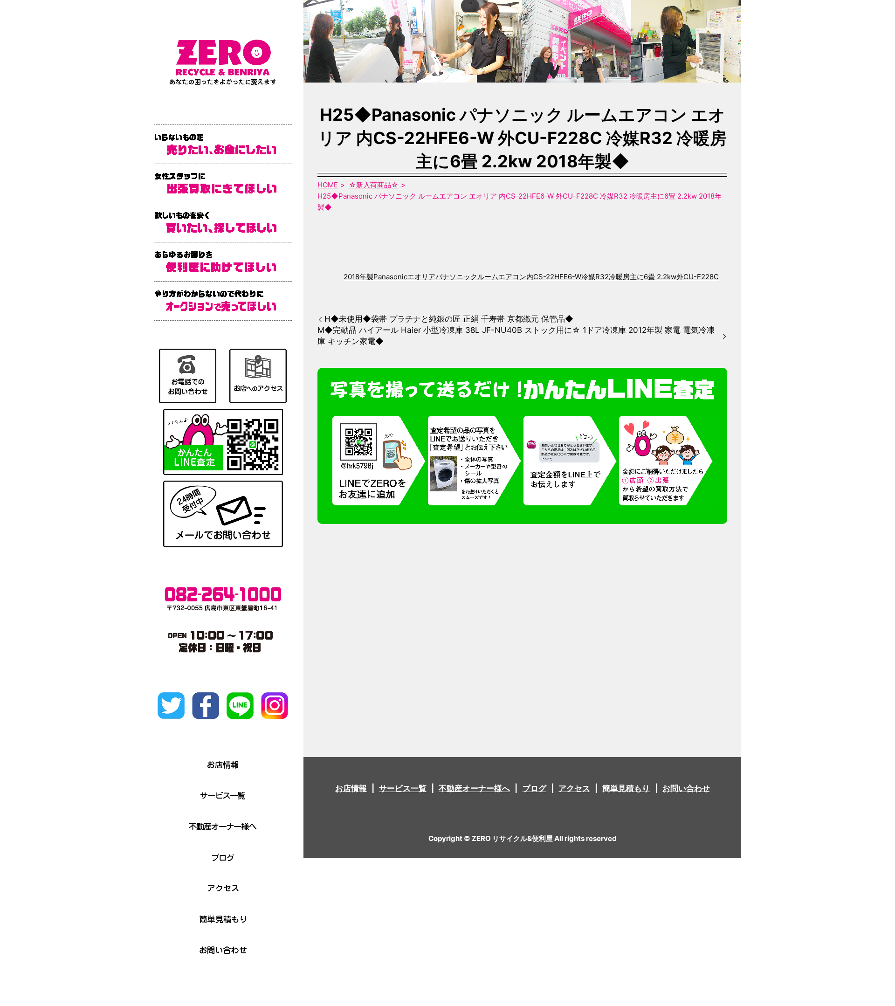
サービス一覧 (403, 788)
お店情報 (351, 788)
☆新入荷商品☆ (374, 184)
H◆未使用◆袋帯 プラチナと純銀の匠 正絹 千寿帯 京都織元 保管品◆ (448, 319)
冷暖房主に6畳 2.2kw (642, 276)
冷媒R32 (595, 276)
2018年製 (358, 276)
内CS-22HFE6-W (553, 276)
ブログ (534, 788)
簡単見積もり (626, 788)
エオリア (421, 276)
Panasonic (390, 276)
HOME (327, 184)
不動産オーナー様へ (474, 788)
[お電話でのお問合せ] (187, 375)
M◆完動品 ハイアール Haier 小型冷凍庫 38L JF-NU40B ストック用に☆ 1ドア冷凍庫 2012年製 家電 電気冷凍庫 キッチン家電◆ (516, 335)
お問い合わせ (686, 788)
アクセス (574, 788)
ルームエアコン (501, 276)
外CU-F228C (697, 276)
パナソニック (456, 276)
